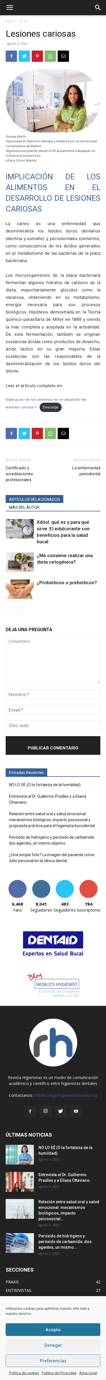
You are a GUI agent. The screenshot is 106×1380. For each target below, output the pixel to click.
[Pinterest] (37, 56)
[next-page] (18, 610)
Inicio (10, 21)
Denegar (53, 1345)
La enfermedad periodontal (86, 470)
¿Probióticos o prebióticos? (67, 582)
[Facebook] (11, 56)
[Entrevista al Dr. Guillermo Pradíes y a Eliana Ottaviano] (20, 1182)
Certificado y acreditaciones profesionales (19, 473)
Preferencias (53, 1360)
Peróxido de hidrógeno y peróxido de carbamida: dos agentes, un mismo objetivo (52, 840)
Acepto (53, 1329)
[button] (10, 7)
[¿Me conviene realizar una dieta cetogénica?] (20, 562)
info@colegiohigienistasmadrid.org (65, 1095)
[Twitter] (24, 56)
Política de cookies (24, 1373)
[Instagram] (45, 1111)
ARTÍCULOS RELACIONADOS (34, 499)
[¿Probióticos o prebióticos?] (20, 589)
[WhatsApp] (50, 56)
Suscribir (88, 882)
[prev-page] (9, 610)
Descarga (50, 407)
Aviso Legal (88, 1373)
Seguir (41, 882)
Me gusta (17, 882)
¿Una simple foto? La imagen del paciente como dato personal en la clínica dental (51, 858)
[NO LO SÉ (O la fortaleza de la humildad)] (20, 1155)
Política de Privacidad (59, 1373)
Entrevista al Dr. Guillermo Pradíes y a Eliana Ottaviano (47, 799)
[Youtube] (76, 1111)
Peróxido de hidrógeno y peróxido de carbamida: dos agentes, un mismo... (65, 1242)
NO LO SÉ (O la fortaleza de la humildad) (45, 784)
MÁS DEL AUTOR (24, 507)
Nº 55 (24, 21)
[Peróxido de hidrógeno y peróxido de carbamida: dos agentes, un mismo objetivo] (20, 1243)
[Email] (63, 56)
